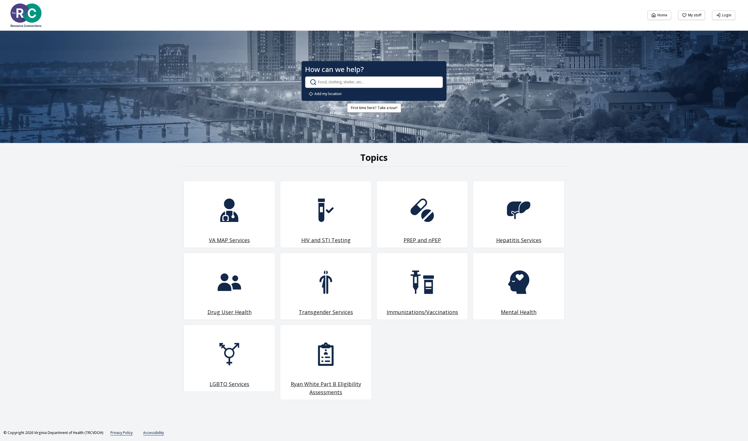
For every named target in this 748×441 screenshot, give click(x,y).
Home (662, 15)
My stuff (694, 15)
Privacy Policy (121, 432)
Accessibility (153, 432)
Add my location (328, 93)
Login (726, 15)
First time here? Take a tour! (374, 107)
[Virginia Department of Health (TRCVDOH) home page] (26, 15)
